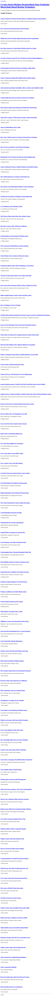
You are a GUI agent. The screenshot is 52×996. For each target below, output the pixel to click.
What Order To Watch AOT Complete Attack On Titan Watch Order (20, 335)
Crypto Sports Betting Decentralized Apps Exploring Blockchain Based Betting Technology (25, 5)
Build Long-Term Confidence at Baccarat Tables (14, 917)
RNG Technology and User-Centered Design (13, 690)
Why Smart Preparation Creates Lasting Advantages (15, 503)
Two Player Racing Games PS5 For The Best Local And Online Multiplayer (22, 58)
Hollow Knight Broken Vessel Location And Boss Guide (16, 295)
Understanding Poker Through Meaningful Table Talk (16, 552)
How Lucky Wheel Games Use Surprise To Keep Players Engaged (19, 137)
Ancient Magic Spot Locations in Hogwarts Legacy (15, 256)
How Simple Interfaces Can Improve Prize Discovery (15, 176)
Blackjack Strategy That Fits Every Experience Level (15, 937)
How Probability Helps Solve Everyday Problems (14, 740)
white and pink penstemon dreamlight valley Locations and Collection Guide (22, 88)
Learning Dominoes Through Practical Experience (15, 858)
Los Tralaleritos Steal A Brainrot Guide (11, 206)
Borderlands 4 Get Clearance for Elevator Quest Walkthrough (18, 157)
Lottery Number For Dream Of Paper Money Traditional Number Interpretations (23, 18)
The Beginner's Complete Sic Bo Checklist (12, 700)
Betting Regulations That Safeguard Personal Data (15, 493)
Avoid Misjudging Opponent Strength (11, 512)
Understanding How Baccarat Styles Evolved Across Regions (17, 97)
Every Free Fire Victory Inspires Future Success (14, 423)
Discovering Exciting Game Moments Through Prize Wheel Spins (19, 107)
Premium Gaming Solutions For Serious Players (14, 582)
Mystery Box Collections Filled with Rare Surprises (15, 799)
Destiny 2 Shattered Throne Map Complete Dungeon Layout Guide (19, 354)
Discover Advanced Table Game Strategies (12, 848)
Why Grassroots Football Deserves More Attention (14, 246)
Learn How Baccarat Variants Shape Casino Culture (15, 473)
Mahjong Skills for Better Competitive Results (13, 829)
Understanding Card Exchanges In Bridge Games (14, 236)
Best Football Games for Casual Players (12, 987)
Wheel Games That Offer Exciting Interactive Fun (14, 868)
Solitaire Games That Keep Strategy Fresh (12, 838)
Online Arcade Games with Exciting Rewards (13, 947)
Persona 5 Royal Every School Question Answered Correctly (17, 404)
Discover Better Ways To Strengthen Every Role (14, 414)
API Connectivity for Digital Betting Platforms (13, 957)
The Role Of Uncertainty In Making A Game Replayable (16, 196)
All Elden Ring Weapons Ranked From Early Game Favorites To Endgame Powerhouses (25, 315)
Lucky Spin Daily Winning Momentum (11, 641)
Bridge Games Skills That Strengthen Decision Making (16, 809)
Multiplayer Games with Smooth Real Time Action (15, 621)
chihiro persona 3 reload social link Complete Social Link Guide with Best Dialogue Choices (26, 394)
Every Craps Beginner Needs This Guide (12, 730)
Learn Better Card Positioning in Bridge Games (14, 710)
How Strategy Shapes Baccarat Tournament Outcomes (16, 670)
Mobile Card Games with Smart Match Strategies (14, 720)
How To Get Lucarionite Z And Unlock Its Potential (15, 147)
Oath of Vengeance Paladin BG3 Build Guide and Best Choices (18, 78)
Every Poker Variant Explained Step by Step (13, 819)
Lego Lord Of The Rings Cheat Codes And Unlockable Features (18, 325)
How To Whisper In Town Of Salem (10, 305)
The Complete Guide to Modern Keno (11, 769)
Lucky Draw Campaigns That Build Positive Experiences (16, 759)
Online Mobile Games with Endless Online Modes (14, 927)
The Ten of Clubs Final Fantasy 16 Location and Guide (16, 275)
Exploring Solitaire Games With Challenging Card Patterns (17, 265)
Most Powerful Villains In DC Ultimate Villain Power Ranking (18, 344)
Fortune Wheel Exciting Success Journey (12, 601)
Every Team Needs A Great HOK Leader (12, 453)
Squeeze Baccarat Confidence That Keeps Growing (15, 572)
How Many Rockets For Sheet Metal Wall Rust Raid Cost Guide (18, 48)
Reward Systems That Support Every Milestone (14, 680)
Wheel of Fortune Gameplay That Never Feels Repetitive (16, 789)
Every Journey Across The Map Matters (12, 463)
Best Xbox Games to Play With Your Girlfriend (14, 226)
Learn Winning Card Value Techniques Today (13, 542)
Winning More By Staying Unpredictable (12, 522)
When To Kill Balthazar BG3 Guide (10, 127)
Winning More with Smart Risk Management (13, 779)
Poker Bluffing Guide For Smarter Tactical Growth (15, 562)
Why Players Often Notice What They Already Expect (15, 216)
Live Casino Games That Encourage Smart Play (14, 878)
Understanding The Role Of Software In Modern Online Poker (18, 68)
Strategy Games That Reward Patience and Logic (14, 651)
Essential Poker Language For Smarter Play (13, 532)
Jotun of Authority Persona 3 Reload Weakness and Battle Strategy (19, 167)
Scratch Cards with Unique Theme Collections (13, 749)
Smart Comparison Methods (8, 967)
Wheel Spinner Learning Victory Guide (11, 611)
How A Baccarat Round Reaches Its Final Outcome (15, 28)
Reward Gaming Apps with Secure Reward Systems (15, 977)
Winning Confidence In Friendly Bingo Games (13, 591)
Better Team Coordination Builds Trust (11, 433)
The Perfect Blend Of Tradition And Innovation (14, 483)
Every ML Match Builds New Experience (12, 443)
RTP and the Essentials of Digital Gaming (12, 661)
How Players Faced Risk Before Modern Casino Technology (17, 186)
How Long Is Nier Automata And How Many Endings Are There (19, 285)
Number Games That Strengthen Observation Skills (15, 908)
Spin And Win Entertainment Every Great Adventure (15, 631)
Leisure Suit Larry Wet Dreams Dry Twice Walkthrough (16, 374)
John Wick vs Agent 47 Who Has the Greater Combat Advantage (19, 117)
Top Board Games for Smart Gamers (11, 898)
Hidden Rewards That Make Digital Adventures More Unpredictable (20, 38)
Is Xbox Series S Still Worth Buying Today (12, 364)
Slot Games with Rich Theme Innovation (12, 888)
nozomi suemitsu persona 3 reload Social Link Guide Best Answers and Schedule (23, 384)
